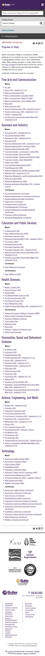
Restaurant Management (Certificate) (18, 218)
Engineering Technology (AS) (15, 411)
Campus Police (10, 610)
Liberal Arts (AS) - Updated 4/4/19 (17, 419)
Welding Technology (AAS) (14, 483)
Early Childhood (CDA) (13, 274)
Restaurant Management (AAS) (16, 181)
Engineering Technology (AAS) (16, 470)
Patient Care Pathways (13, 332)
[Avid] (14, 541)
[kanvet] (14, 555)
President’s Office (11, 626)
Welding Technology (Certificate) (17, 520)
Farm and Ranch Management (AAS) (18, 165)
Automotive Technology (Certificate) (18, 493)
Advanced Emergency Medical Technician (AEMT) (22, 313)
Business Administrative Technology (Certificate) (22, 196)
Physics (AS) (9, 424)
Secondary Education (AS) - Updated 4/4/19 (21, 250)
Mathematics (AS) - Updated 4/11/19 (18, 422)
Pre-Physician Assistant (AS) (15, 298)
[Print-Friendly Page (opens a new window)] (39, 43)
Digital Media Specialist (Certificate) (18, 498)
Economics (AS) (11, 352)
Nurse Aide (9, 327)
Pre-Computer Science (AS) (15, 427)
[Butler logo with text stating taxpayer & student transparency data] (22, 582)
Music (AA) (9, 104)
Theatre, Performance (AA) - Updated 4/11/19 (21, 112)
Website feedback (11, 622)
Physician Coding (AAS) (13, 179)
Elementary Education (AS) (14, 236)
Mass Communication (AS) (14, 93)
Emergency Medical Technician (16, 319)
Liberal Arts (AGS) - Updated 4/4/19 (18, 366)
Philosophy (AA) (10, 368)
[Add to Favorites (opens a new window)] (34, 43)
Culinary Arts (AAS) (12, 162)
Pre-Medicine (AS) (11, 432)
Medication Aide (10, 324)
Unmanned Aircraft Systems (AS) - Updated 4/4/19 (23, 441)
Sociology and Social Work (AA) (16, 382)
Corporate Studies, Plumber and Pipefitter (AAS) (22, 157)
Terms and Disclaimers (29, 645)
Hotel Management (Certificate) (16, 207)
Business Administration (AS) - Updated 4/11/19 (22, 144)
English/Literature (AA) (13, 355)
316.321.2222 (36, 592)
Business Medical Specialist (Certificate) (19, 199)
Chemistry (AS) (10, 408)
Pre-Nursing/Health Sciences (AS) (17, 295)
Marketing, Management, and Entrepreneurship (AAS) (24, 176)
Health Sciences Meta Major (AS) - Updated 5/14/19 (23, 306)
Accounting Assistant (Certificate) (17, 194)
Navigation (42, 4)
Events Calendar (30, 608)
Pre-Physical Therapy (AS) (14, 301)
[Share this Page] (36, 43)
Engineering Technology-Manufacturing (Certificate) (23, 504)
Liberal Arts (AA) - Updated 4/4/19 (17, 363)
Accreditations (10, 624)
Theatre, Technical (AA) (13, 114)
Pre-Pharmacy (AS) (12, 435)
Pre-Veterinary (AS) (12, 438)
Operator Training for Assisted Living (18, 329)
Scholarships (29, 616)
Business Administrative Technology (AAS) (20, 146)
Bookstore (28, 606)
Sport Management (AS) (13, 304)
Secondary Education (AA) (14, 247)
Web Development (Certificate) (16, 517)
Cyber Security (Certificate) (15, 496)
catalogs (11, 651)
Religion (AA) (9, 379)
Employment (9, 616)
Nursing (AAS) (10, 293)
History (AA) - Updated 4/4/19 (15, 360)
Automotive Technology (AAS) (16, 462)
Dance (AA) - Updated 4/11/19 (16, 90)
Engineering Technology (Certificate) (18, 512)
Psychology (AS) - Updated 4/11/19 (18, 377)
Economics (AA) (11, 350)
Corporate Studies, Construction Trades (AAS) (22, 152)
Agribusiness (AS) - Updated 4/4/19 (17, 138)
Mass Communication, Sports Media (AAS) (20, 101)
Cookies (8, 633)
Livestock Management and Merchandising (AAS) (22, 171)
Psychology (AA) (11, 374)
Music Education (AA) (12, 106)
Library (27, 612)
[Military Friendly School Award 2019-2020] (30, 570)
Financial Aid (29, 610)
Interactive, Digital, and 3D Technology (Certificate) (23, 514)
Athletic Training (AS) (12, 287)
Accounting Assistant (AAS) (15, 136)
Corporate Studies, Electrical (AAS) (18, 154)
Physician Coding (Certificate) (15, 215)
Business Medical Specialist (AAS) (17, 149)
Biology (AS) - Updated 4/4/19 (16, 405)
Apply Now (28, 603)
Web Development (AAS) (14, 481)
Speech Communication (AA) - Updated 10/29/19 (22, 109)
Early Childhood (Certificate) (15, 267)
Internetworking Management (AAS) (17, 475)
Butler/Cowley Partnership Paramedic (18, 316)
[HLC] (30, 541)
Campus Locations (11, 607)
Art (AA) (8, 88)
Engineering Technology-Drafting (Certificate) (21, 501)
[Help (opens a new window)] (42, 43)
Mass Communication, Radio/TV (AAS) (19, 98)
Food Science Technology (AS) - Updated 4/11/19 (23, 416)
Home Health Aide (11, 321)
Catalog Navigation (11, 36)
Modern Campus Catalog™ (27, 653)
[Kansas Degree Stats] (30, 555)
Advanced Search (8, 30)
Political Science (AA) (12, 371)
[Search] (41, 23)
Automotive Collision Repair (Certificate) (19, 490)
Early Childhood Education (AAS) (16, 234)
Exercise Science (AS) (13, 290)
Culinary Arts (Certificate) (14, 202)
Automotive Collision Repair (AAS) (17, 459)
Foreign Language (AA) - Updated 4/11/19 (20, 358)
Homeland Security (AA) (13, 244)
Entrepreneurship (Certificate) (15, 204)
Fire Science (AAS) (12, 242)
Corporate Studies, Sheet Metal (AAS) (19, 160)
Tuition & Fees (30, 614)
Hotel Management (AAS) (14, 168)
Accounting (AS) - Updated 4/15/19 (18, 133)
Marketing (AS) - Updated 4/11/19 (17, 173)
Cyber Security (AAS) (12, 464)
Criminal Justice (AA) (12, 231)
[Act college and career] (14, 569)
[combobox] (22, 13)
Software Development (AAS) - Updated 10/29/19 (23, 478)
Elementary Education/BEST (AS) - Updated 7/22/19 (24, 239)
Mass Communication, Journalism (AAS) (19, 96)
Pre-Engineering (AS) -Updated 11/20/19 (19, 430)
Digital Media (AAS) (12, 467)
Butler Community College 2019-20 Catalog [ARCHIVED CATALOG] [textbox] (23, 13)
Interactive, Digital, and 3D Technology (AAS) (21, 472)
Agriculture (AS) (10, 141)
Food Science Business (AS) (15, 414)
